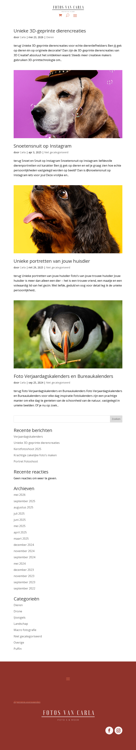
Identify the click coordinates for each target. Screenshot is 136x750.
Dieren (50, 37)
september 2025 (24, 501)
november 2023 (24, 576)
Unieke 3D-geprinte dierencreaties (50, 30)
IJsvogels (20, 617)
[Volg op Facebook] (109, 730)
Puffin (18, 649)
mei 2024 (20, 564)
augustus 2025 (23, 507)
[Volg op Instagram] (118, 730)
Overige (19, 642)
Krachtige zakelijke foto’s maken (35, 455)
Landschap (21, 624)
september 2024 (24, 557)
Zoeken (116, 419)
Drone (18, 611)
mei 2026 (20, 495)
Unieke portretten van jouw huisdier (52, 261)
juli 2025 (19, 513)
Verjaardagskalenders (28, 437)
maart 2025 (21, 539)
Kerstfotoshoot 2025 (27, 449)
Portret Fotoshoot (26, 461)
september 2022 (24, 588)
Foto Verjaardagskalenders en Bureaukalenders (63, 376)
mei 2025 (20, 526)
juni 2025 (20, 520)
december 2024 (24, 545)
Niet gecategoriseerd (56, 152)
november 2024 (24, 551)
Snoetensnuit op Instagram (43, 146)
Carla (23, 37)
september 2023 (24, 582)
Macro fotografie (25, 630)
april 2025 (20, 532)
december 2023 (24, 570)
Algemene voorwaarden (27, 702)
